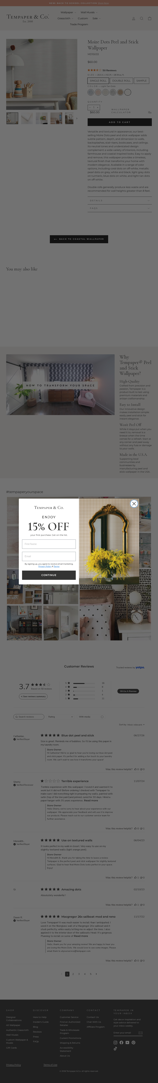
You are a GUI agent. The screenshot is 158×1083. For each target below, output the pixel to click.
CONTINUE (48, 575)
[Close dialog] (134, 504)
